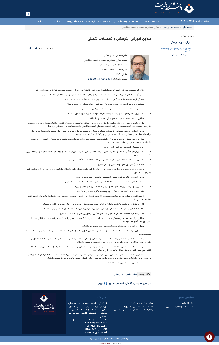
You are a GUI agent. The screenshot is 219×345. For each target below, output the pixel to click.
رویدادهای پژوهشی (106, 21)
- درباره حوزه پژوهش (181, 42)
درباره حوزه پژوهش (152, 21)
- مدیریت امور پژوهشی (180, 54)
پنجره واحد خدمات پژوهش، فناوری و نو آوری (132, 309)
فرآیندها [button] (91, 21)
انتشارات (56, 21)
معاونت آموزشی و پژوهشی (125, 274)
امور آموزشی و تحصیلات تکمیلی (180, 306)
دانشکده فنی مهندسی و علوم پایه (138, 306)
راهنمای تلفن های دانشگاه (141, 303)
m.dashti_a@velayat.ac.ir (100, 79)
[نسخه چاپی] (36, 48)
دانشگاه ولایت (187, 303)
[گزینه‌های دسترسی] (209, 336)
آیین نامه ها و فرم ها (129, 21)
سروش (101, 283)
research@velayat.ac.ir (96, 322)
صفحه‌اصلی (187, 27)
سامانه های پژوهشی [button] (74, 21)
